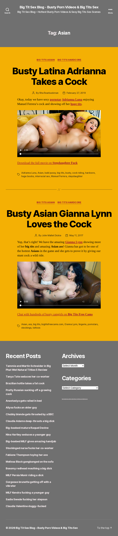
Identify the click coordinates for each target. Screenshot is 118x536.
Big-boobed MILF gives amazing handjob (31, 441)
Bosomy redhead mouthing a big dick (29, 468)
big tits (60, 172)
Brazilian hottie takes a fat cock (25, 383)
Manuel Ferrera (59, 176)
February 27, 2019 (76, 92)
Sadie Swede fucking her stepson (26, 499)
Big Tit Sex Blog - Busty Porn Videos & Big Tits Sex (59, 7)
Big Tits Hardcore (69, 60)
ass (30, 324)
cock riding (78, 172)
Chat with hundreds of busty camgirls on (55, 314)
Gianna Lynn (74, 242)
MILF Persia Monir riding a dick (24, 475)
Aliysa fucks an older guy (21, 407)
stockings (26, 327)
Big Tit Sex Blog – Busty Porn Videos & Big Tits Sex (47, 527)
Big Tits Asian (46, 60)
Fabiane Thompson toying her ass (27, 454)
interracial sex (42, 176)
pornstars (93, 324)
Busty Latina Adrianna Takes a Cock (59, 76)
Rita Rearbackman (49, 92)
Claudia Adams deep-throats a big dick (30, 421)
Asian (40, 172)
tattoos (36, 327)
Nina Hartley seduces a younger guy (28, 434)
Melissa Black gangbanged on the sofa (29, 461)
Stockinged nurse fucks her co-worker (29, 448)
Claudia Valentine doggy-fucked (26, 506)
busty (68, 172)
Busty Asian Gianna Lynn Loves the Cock (59, 218)
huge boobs (27, 176)
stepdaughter (75, 176)
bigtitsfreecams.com (52, 324)
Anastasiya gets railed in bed (24, 400)
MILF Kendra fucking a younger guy (27, 492)
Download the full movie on (47, 163)
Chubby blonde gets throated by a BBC (30, 414)
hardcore (90, 172)
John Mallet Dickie (51, 235)
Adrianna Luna (28, 172)
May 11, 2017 (76, 235)
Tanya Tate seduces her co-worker (27, 376)
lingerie (82, 324)
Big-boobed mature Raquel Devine (27, 427)
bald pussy (50, 172)
